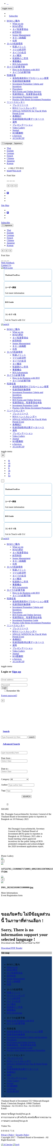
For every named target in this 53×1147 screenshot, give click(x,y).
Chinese (10, 158)
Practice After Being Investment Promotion (31, 99)
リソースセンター (16, 102)
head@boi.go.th (14, 171)
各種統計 (16, 116)
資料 (14, 122)
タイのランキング (16, 995)
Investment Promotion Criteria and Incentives (27, 1037)
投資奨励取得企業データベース (28, 119)
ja (9, 473)
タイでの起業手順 (16, 67)
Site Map (5, 205)
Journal (15, 130)
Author (4, 785)
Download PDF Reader (11, 948)
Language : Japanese (13, 143)
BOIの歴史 (17, 26)
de (9, 465)
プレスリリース (20, 105)
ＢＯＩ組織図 (19, 38)
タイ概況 (16, 55)
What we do (17, 23)
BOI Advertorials (20, 64)
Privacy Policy (7, 1135)
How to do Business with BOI (26, 69)
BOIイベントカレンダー (24, 108)
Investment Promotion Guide (25, 97)
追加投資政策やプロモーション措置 (30, 78)
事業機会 (16, 61)
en (9, 463)
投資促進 (11, 75)
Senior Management (21, 35)
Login (4, 688)
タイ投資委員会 (20, 29)
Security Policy (22, 1135)
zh (9, 471)
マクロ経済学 (19, 49)
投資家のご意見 (20, 58)
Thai (9, 148)
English (10, 151)
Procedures (17, 89)
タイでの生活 (19, 52)
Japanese (11, 161)
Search (6, 731)
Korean (10, 163)
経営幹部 (16, 32)
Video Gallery (18, 128)
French (10, 156)
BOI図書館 (17, 133)
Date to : (5, 769)
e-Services (17, 136)
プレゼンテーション (22, 125)
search (31, 737)
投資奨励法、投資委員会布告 (27, 94)
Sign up (16, 671)
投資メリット (19, 46)
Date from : (6, 758)
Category (5, 779)
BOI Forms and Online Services (26, 91)
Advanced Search (11, 744)
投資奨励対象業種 (21, 81)
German (10, 153)
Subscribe (13, 16)
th (9, 460)
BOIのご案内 (13, 21)
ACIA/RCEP (18, 138)
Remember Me (13, 691)
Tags (3, 790)
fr (9, 468)
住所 (14, 40)
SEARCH (26, 796)
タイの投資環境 (15, 43)
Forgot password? (9, 695)
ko (9, 476)
